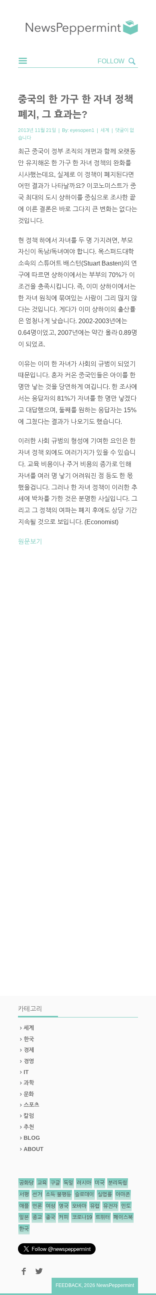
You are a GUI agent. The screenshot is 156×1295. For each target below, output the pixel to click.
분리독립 (117, 1183)
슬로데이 (84, 1195)
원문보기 (30, 541)
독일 (68, 1183)
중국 (50, 1217)
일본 (24, 1217)
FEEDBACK (69, 1285)
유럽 (95, 1206)
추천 (29, 1127)
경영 (29, 1061)
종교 (37, 1217)
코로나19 (82, 1217)
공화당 (26, 1183)
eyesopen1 (82, 130)
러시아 (84, 1183)
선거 (37, 1195)
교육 (42, 1183)
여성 (50, 1206)
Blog (32, 1138)
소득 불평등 (58, 1195)
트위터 (103, 1217)
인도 (126, 1206)
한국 (29, 1039)
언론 (37, 1206)
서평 (24, 1195)
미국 (99, 1183)
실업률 (105, 1195)
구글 (55, 1183)
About (34, 1149)
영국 (63, 1206)
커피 (63, 1217)
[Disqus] (78, 664)
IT (26, 1072)
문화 (29, 1094)
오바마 (79, 1206)
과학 (29, 1083)
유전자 (110, 1206)
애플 (24, 1206)
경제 (29, 1050)
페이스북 (123, 1217)
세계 (104, 130)
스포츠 (31, 1105)
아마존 (123, 1195)
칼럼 (29, 1116)
